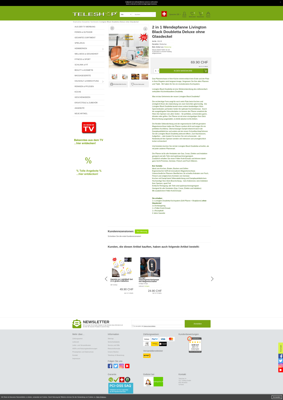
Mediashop (167, 47)
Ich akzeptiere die (144, 326)
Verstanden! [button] (277, 397)
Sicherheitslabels (114, 342)
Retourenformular (114, 348)
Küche (78, 92)
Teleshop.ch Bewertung (116, 355)
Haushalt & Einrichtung (87, 81)
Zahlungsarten (77, 338)
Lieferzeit (75, 342)
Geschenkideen (82, 97)
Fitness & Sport (83, 59)
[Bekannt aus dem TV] (88, 135)
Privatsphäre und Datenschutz (83, 352)
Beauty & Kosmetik (84, 70)
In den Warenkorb (183, 71)
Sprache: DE (174, 14)
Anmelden (198, 324)
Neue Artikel (81, 114)
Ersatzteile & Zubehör (86, 103)
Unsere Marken (113, 352)
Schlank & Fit (81, 65)
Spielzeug (80, 43)
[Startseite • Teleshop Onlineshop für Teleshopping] (94, 14)
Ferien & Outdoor (83, 32)
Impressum (76, 358)
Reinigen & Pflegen (84, 86)
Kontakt (75, 355)
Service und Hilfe (114, 345)
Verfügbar (146, 286)
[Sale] (88, 169)
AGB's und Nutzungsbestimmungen (84, 348)
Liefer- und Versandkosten (81, 345)
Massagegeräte (83, 76)
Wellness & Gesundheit (86, 54)
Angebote (80, 108)
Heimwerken (81, 48)
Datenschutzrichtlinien (149, 326)
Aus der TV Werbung (85, 27)
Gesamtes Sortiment (85, 38)
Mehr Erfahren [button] (100, 397)
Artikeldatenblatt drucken (119, 84)
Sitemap (111, 338)
